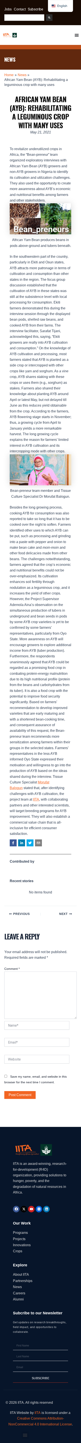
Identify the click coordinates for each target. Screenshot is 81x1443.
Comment (12, 968)
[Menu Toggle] (77, 35)
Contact (20, 9)
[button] (13, 842)
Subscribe (35, 9)
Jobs (8, 9)
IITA (36, 799)
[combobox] (24, 17)
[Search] (49, 17)
